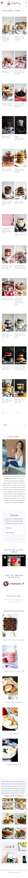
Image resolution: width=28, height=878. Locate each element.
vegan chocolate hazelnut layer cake (7, 203)
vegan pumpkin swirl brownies (7, 169)
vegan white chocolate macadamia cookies (6, 39)
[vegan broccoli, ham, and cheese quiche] (20, 804)
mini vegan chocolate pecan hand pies (7, 401)
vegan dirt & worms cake (6, 137)
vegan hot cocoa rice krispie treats (8, 299)
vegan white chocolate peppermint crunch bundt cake (19, 301)
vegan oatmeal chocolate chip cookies (19, 38)
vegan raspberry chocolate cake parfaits (20, 72)
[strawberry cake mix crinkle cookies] (14, 657)
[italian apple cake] (14, 719)
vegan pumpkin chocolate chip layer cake (19, 401)
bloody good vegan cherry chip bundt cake (8, 368)
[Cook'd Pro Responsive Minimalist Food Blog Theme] (14, 863)
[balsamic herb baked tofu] (20, 819)
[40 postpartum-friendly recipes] (8, 804)
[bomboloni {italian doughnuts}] (14, 688)
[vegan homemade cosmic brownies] (14, 626)
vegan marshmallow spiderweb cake (20, 138)
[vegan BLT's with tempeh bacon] (8, 834)
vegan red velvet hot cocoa (7, 71)
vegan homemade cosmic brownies (14, 640)
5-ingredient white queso (14, 764)
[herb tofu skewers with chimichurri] (20, 834)
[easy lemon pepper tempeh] (8, 819)
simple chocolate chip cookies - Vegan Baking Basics (7, 231)
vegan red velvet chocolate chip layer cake (7, 267)
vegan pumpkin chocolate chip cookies (19, 170)
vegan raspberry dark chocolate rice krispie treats (20, 267)
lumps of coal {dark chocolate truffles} (20, 105)
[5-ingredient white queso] (14, 751)
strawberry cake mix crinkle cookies (14, 671)
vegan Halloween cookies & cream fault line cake (20, 368)
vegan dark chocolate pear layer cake (7, 335)
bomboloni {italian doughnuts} (14, 702)
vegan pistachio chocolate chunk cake (20, 335)
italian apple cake (14, 733)
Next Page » (16, 413)
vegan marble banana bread (19, 202)
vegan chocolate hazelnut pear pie (7, 104)
